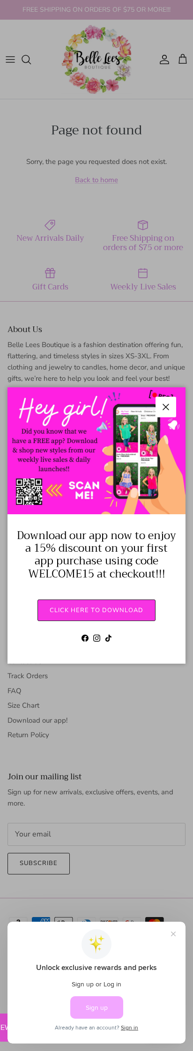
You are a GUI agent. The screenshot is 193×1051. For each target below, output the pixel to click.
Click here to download (96, 610)
